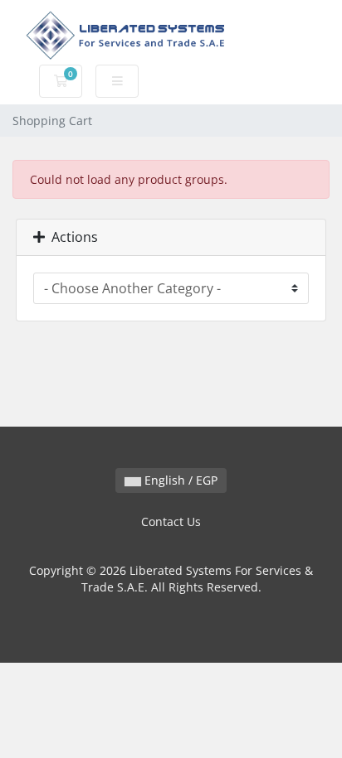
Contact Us (171, 521)
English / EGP (179, 480)
